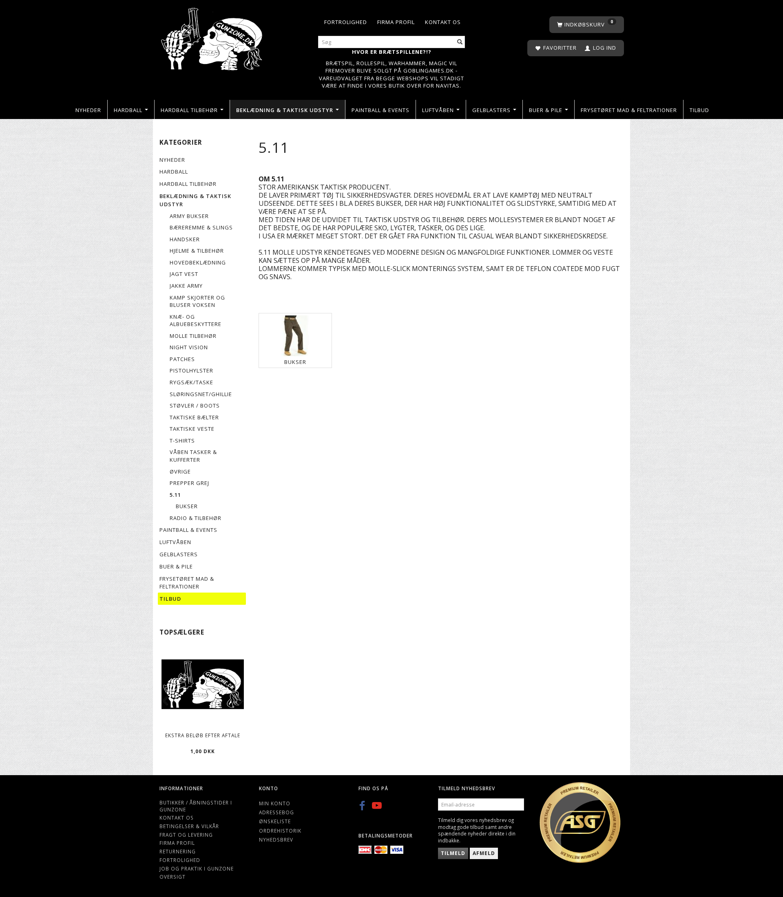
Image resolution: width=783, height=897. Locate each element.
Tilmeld (453, 853)
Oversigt (172, 876)
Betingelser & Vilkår (189, 826)
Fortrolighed (345, 22)
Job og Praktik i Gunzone (196, 868)
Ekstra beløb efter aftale (202, 735)
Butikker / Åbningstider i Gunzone (195, 806)
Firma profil (396, 22)
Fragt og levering (186, 834)
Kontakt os (443, 22)
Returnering (177, 851)
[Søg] (460, 42)
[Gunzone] (212, 36)
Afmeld (484, 853)
